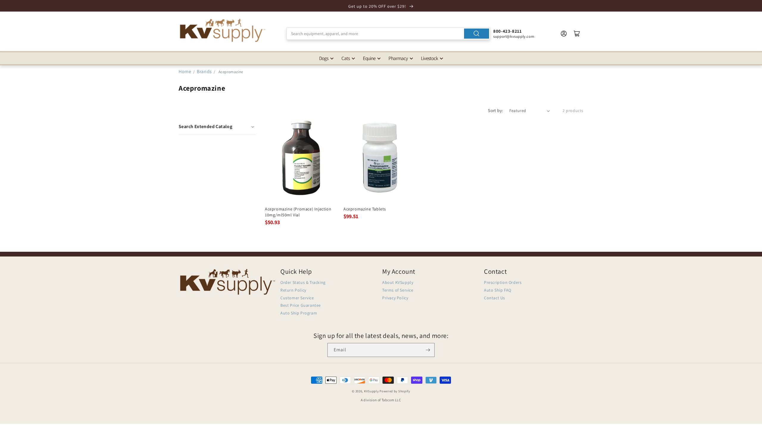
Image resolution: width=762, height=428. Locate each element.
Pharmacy (398, 58)
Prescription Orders (502, 282)
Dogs (323, 58)
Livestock (429, 58)
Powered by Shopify (395, 391)
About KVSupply (397, 282)
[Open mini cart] (576, 33)
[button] (217, 127)
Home (185, 71)
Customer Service (297, 297)
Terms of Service (397, 290)
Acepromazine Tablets (364, 209)
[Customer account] (563, 33)
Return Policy (293, 290)
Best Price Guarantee (300, 305)
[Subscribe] (427, 350)
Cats (345, 58)
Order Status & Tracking (303, 282)
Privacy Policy (395, 297)
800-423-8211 (507, 31)
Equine (369, 58)
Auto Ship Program (298, 313)
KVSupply (371, 391)
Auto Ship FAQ (497, 290)
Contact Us (494, 297)
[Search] (476, 34)
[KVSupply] (223, 30)
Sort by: (495, 110)
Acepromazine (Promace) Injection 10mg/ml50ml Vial (298, 212)
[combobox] (388, 33)
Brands (205, 71)
